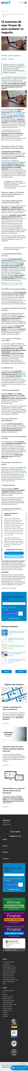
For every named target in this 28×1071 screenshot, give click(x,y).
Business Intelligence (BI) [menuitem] (9, 1004)
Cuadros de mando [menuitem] (8, 996)
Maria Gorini (10, 634)
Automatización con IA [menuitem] (9, 966)
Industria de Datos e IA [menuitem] (9, 970)
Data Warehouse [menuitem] (7, 1006)
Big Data (19, 492)
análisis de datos (18, 260)
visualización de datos (10, 262)
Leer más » (6, 723)
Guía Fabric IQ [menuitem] (7, 964)
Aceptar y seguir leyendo (14, 553)
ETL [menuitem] (4, 992)
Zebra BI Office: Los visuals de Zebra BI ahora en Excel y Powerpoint (14, 791)
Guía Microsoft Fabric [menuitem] (8, 962)
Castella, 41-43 (6, 822)
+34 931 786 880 (15, 832)
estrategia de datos (9, 140)
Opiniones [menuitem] (5, 1014)
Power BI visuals (20, 117)
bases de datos (15, 221)
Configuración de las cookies (14, 549)
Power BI (3, 59)
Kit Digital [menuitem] (5, 1016)
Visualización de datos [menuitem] (9, 1000)
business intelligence (14, 55)
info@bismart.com (15, 836)
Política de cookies (8, 535)
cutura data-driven (7, 445)
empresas (11, 59)
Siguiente (21, 671)
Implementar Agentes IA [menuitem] (9, 972)
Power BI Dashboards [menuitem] (8, 981)
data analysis (8, 713)
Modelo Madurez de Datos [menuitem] (10, 968)
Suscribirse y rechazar (14, 556)
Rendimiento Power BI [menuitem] (9, 977)
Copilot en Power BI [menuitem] (8, 975)
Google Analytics (6, 225)
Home (7, 11)
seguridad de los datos (18, 472)
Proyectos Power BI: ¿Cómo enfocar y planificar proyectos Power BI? (13, 749)
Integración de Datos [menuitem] (8, 974)
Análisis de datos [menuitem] (7, 1010)
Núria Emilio (10, 641)
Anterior (6, 671)
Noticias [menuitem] (5, 1012)
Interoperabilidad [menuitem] (7, 1002)
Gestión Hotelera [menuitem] (7, 998)
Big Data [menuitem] (5, 994)
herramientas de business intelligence (13, 162)
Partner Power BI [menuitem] (7, 1008)
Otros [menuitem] (4, 983)
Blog (2, 11)
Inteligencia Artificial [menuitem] (8, 990)
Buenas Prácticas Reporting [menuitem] (10, 979)
